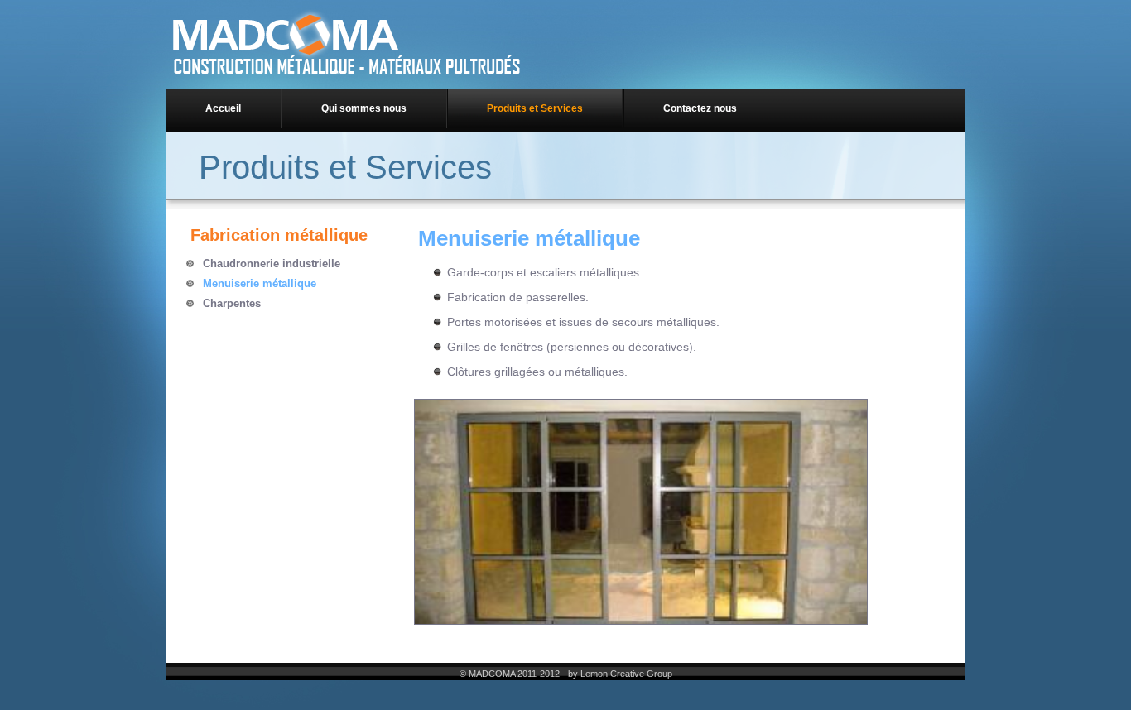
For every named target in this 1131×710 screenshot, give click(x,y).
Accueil (223, 108)
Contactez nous (700, 108)
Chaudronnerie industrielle (271, 263)
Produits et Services (535, 108)
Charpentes (232, 303)
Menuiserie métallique (259, 283)
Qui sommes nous (364, 108)
